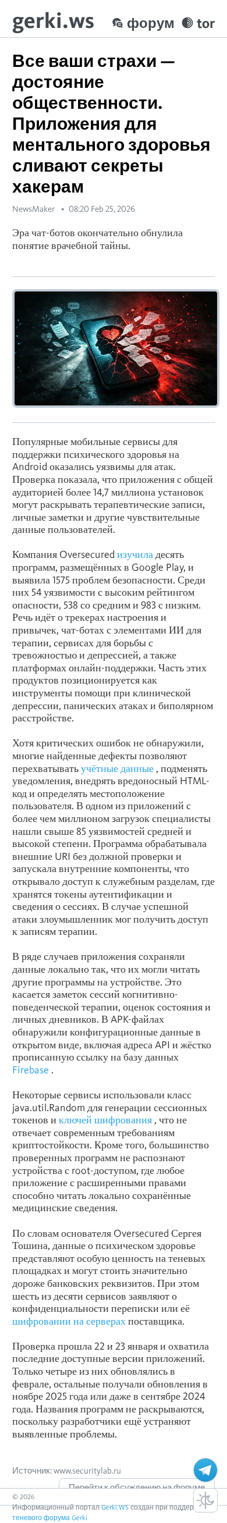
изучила (135, 554)
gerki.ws (53, 20)
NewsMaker (33, 209)
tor (206, 23)
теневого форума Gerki (49, 1517)
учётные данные (117, 768)
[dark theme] (205, 1500)
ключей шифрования (105, 1119)
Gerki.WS (115, 1507)
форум (151, 23)
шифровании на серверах (69, 1321)
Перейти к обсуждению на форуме (137, 1487)
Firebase (30, 1069)
